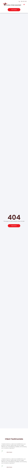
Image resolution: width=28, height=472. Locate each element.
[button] (24, 4)
